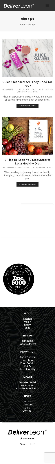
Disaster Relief (27, 382)
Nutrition (27, 360)
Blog (35, 89)
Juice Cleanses (45, 89)
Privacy (23, 444)
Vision (27, 322)
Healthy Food (45, 167)
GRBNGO (27, 341)
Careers (27, 404)
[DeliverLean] (19, 5)
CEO (27, 328)
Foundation (27, 385)
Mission (27, 319)
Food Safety (27, 363)
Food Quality (27, 357)
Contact (27, 410)
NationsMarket (27, 344)
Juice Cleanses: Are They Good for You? (27, 83)
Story (27, 325)
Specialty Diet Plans (28, 92)
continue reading (27, 106)
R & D (27, 366)
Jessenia (9, 89)
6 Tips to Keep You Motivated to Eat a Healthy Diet (28, 161)
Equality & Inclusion (27, 388)
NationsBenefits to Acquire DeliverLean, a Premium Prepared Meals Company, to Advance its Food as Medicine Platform (24, 213)
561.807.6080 (29, 438)
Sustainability (27, 369)
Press (27, 401)
